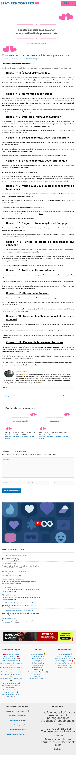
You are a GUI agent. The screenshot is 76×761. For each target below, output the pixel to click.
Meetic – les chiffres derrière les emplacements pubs (58, 742)
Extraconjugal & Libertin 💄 (65, 661)
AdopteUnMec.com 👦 (38, 654)
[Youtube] (4, 388)
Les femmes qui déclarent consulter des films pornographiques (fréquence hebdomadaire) (58, 716)
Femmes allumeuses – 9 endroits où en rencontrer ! (54, 433)
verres (49, 179)
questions (23, 309)
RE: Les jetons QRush (9, 563)
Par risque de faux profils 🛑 (11, 683)
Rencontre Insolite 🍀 (65, 667)
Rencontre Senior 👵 (65, 665)
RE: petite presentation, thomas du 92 (14, 556)
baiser (41, 214)
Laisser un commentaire (9, 59)
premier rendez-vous (49, 78)
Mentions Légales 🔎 (18, 725)
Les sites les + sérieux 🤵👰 (11, 658)
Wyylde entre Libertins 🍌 (38, 678)
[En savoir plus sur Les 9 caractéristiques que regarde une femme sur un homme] (21, 421)
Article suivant (68, 396)
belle (34, 80)
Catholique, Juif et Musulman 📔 (65, 663)
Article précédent (8, 396)
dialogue (17, 196)
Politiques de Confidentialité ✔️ (17, 734)
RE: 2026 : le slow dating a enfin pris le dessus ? (17, 603)
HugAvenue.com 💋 (38, 667)
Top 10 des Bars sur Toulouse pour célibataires (58, 730)
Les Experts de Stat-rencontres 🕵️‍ (17, 711)
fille (18, 121)
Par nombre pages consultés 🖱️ (11, 672)
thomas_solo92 (9, 583)
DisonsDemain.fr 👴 (38, 658)
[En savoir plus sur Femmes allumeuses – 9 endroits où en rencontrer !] (55, 421)
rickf (5, 607)
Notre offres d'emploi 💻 (18, 720)
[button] (68, 3)
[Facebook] (7, 388)
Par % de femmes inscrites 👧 (10, 661)
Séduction (22, 59)
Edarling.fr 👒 (38, 661)
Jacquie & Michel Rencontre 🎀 (38, 672)
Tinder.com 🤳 (38, 676)
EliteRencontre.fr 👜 (38, 663)
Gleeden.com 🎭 (38, 665)
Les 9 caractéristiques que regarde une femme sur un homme (20, 433)
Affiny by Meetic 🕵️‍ (38, 656)
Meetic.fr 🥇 (38, 674)
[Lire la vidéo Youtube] (38, 522)
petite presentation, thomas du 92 (13, 579)
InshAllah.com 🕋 (37, 670)
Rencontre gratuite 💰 (65, 654)
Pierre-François (9, 560)
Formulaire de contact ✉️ (18, 729)
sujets (7, 249)
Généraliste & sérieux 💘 (65, 656)
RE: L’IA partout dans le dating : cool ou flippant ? (18, 610)
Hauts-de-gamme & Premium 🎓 (65, 658)
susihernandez (9, 567)
